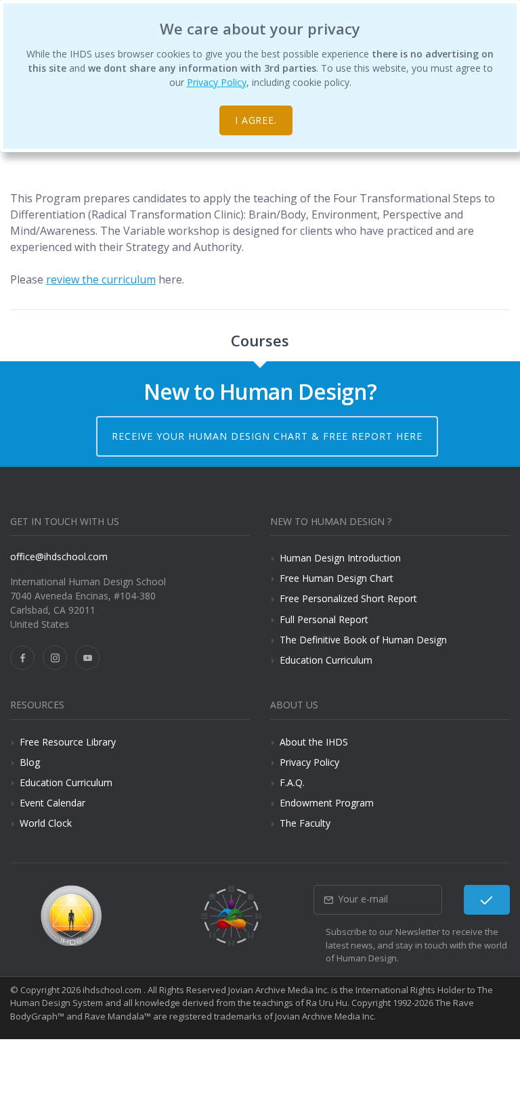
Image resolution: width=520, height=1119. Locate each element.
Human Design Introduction (340, 557)
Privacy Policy (216, 82)
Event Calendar (52, 802)
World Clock (46, 823)
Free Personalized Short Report (348, 598)
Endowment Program (327, 802)
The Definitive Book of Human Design (363, 639)
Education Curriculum (326, 660)
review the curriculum (101, 279)
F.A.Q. (292, 782)
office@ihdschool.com (59, 556)
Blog (30, 762)
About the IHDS (314, 741)
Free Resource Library (68, 741)
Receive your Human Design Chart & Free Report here (267, 436)
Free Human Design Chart (336, 578)
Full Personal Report (324, 619)
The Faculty (305, 823)
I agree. (256, 120)
